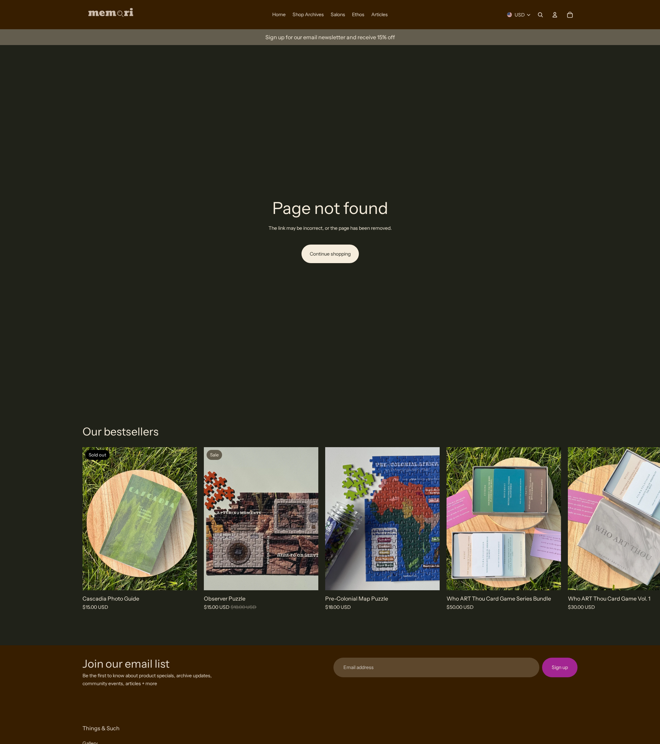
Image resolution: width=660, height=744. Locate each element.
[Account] (554, 14)
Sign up (560, 667)
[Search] (540, 14)
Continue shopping (330, 254)
